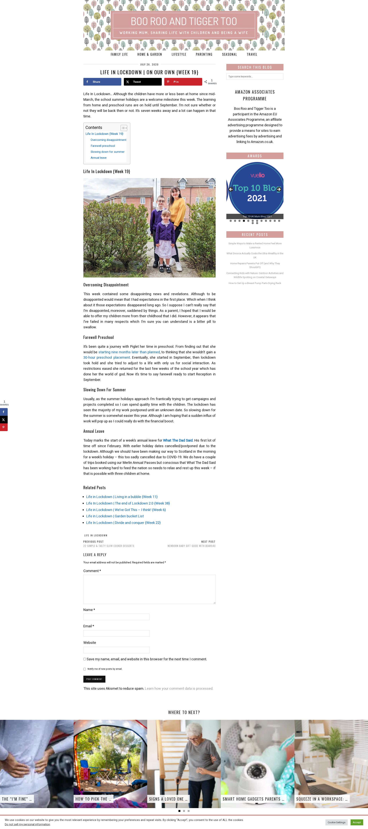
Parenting (204, 54)
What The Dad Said (178, 440)
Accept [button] (357, 822)
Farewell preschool (103, 146)
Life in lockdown (96, 535)
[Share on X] (4, 419)
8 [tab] (261, 221)
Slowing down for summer (108, 152)
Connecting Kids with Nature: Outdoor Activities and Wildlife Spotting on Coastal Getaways (254, 275)
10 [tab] (270, 221)
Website (89, 642)
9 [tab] (266, 221)
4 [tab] (244, 221)
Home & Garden (149, 54)
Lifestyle (179, 54)
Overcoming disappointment (108, 140)
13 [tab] (253, 223)
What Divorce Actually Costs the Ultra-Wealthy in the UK (255, 255)
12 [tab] (279, 221)
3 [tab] (239, 221)
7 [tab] (257, 221)
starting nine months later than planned (129, 352)
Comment (92, 571)
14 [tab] (257, 223)
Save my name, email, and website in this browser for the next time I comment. (147, 659)
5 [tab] (248, 221)
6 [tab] (253, 221)
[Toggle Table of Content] (122, 128)
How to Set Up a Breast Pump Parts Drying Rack (255, 283)
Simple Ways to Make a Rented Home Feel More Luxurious (255, 245)
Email (88, 626)
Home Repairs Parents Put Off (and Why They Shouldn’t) (255, 265)
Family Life (119, 54)
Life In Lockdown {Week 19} (104, 134)
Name (89, 610)
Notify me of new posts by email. (105, 669)
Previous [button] (231, 189)
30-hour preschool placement (106, 357)
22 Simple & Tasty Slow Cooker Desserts (108, 544)
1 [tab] (231, 221)
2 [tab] (235, 221)
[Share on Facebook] (4, 412)
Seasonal (229, 54)
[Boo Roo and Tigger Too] (184, 25)
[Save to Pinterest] (4, 427)
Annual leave (99, 158)
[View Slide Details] (254, 190)
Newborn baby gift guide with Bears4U (192, 544)
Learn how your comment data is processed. (179, 688)
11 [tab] (275, 221)
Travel (252, 54)
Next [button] (279, 189)
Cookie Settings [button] (336, 822)
